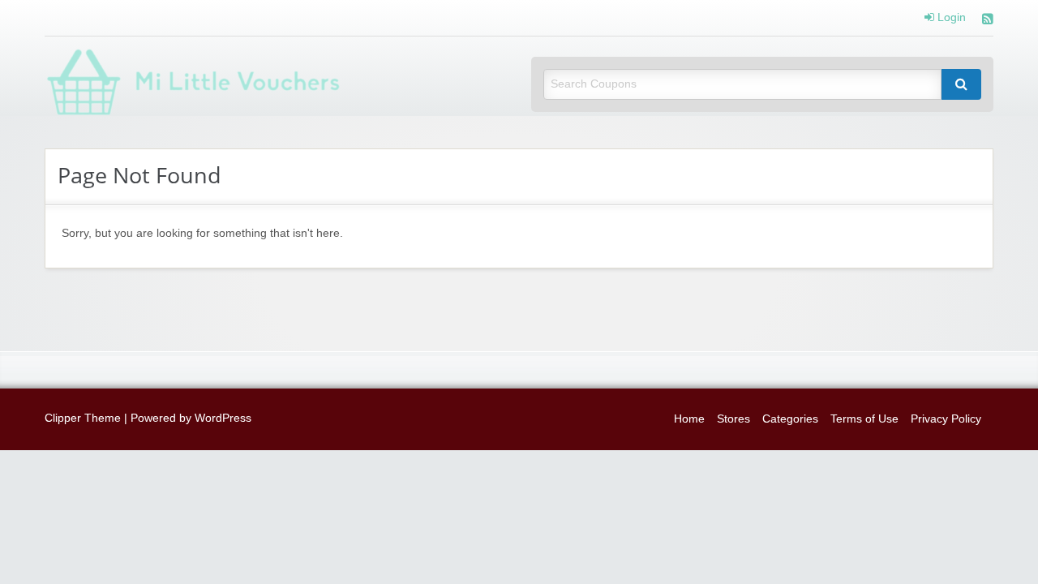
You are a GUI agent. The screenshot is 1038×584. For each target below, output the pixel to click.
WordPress (223, 418)
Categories (790, 419)
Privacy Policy (946, 419)
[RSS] (987, 21)
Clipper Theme (83, 418)
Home (689, 419)
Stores (733, 419)
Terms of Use (864, 419)
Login (950, 18)
